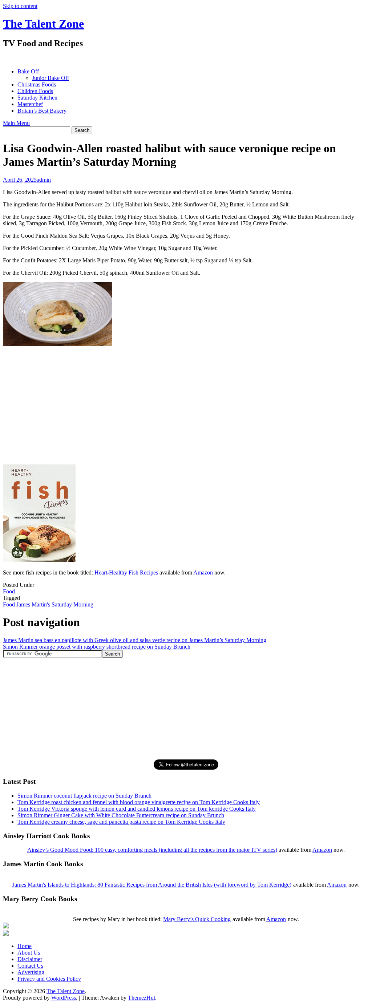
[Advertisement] (135, 58)
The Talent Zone (43, 23)
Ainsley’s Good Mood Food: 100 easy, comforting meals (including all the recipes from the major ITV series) (152, 850)
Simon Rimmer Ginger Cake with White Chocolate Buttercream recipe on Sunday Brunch (120, 815)
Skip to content (20, 6)
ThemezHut (141, 998)
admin (44, 180)
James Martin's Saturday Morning (54, 604)
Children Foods (35, 91)
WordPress (63, 998)
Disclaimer (29, 959)
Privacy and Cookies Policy (49, 979)
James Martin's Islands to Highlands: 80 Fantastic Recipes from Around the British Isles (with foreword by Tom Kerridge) (151, 885)
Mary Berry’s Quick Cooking (197, 919)
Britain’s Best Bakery (41, 111)
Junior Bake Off (50, 78)
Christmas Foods (36, 84)
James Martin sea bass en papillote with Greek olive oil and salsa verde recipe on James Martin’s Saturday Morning (134, 640)
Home (24, 946)
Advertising (30, 972)
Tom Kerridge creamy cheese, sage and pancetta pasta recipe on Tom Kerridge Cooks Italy (121, 822)
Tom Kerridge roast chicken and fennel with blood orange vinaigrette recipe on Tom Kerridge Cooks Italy (138, 802)
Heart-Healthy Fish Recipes (126, 572)
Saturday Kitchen (37, 97)
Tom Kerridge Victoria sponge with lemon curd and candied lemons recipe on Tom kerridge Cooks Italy (136, 809)
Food (9, 591)
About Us (28, 952)
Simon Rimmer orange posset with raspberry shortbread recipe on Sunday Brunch (96, 647)
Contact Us (30, 966)
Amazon (203, 572)
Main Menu (16, 123)
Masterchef (30, 104)
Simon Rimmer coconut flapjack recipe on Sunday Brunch (84, 796)
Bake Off (28, 71)
